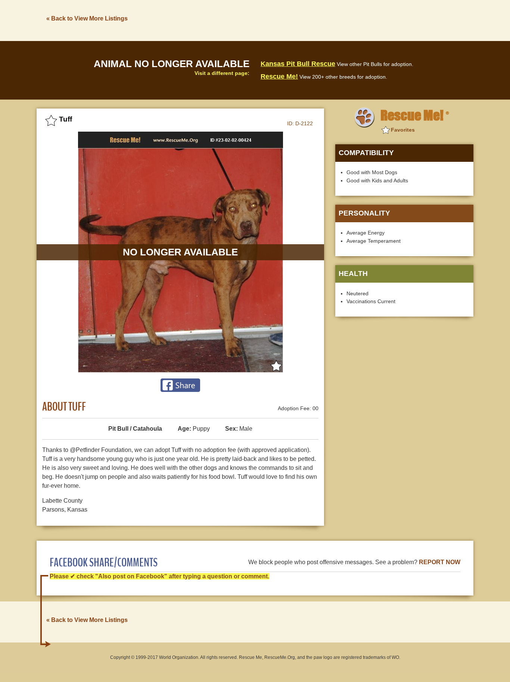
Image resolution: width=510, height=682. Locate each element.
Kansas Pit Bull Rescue (298, 63)
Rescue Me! (279, 76)
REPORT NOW (439, 562)
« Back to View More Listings (87, 18)
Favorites (403, 130)
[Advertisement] (337, 20)
